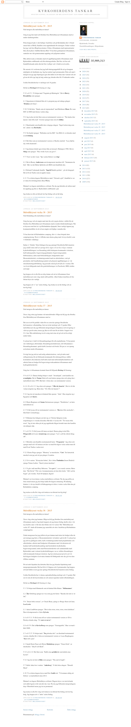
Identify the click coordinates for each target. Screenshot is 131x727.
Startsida (50, 710)
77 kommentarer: (31, 497)
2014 (84, 165)
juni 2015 (87, 144)
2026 (84, 71)
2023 (84, 81)
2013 (84, 168)
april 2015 (88, 151)
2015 (84, 108)
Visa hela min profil (88, 49)
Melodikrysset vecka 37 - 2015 (37, 305)
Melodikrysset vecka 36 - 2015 (37, 510)
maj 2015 (87, 148)
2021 (84, 88)
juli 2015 (87, 141)
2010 (84, 178)
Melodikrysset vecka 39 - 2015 (37, 25)
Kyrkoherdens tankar (65, 11)
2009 (84, 182)
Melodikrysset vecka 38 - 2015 (37, 212)
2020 (84, 91)
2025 (84, 75)
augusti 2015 (89, 138)
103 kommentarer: (32, 699)
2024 (84, 78)
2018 (84, 98)
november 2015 (90, 114)
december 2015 (89, 111)
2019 (84, 94)
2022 (84, 85)
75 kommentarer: (31, 292)
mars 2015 (88, 154)
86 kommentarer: (31, 199)
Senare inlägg (28, 710)
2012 (84, 172)
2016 (84, 104)
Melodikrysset (39, 201)
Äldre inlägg (71, 710)
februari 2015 (89, 157)
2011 (84, 175)
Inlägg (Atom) (40, 714)
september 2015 (90, 121)
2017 (84, 101)
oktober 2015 (89, 117)
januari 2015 (89, 161)
